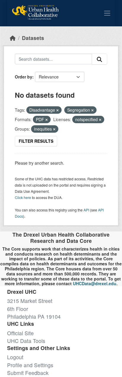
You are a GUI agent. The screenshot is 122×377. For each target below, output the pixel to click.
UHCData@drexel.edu (94, 283)
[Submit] (99, 59)
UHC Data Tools (26, 340)
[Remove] (57, 110)
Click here (23, 197)
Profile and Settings (30, 365)
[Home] (13, 37)
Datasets (33, 37)
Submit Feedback (28, 372)
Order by (23, 77)
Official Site (20, 333)
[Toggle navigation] (107, 13)
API (86, 209)
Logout (15, 357)
